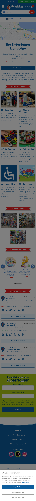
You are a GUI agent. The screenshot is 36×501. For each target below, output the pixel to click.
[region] (18, 485)
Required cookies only (18, 492)
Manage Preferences (18, 497)
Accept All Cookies (18, 487)
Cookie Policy (25, 482)
